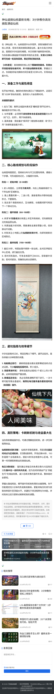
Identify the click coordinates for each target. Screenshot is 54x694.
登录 (5, 667)
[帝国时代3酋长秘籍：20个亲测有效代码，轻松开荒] (10, 623)
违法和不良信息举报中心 (10, 688)
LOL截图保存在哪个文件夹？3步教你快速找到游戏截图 (35, 606)
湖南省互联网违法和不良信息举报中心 (33, 688)
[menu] (50, 3)
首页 (3, 9)
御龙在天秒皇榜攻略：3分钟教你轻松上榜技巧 (35, 592)
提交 (27, 671)
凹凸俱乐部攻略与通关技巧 (32, 577)
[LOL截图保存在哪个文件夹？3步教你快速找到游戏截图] (10, 609)
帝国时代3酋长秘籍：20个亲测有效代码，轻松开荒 (35, 620)
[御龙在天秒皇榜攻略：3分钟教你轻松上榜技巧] (10, 595)
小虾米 (4, 29)
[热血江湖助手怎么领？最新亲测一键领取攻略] (10, 637)
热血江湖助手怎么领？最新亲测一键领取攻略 (36, 635)
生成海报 (9, 534)
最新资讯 (31, 29)
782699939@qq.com (37, 684)
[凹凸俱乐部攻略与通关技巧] (10, 580)
